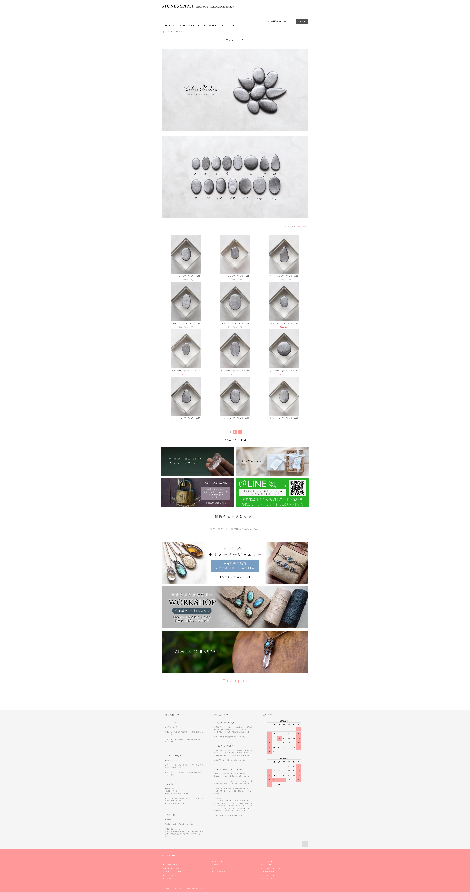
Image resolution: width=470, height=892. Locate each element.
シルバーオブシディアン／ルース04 (235, 276)
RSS (213, 875)
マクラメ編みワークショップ (270, 868)
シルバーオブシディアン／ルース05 (235, 371)
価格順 (298, 226)
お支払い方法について (170, 864)
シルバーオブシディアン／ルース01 (284, 323)
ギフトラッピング (267, 878)
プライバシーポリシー (170, 875)
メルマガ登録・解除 (218, 871)
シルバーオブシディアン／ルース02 (186, 371)
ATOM (219, 875)
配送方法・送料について (171, 868)
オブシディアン (179, 32)
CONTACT (232, 25)
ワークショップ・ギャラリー (270, 875)
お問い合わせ (167, 878)
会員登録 (274, 21)
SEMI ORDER (187, 25)
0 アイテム (303, 21)
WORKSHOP (216, 25)
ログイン (285, 21)
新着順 (305, 226)
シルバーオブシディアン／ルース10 (284, 418)
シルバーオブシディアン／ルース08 (284, 276)
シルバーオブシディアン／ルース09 (235, 418)
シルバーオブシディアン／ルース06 (284, 371)
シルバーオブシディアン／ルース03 (186, 276)
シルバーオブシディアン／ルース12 (186, 323)
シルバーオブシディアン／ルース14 (235, 323)
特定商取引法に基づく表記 (172, 871)
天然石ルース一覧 (167, 32)
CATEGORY (168, 25)
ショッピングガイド (267, 864)
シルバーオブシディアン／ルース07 (186, 418)
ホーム (165, 861)
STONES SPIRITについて (270, 861)
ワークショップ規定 (267, 871)
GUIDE (202, 25)
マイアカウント (263, 21)
